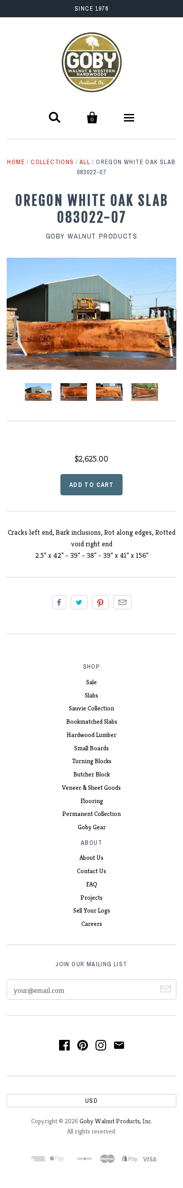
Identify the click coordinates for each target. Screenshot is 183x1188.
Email (122, 602)
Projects (91, 898)
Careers (91, 924)
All (85, 162)
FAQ (91, 884)
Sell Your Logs (91, 910)
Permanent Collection (91, 814)
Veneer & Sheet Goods (91, 788)
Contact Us (91, 871)
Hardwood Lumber (91, 735)
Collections (52, 162)
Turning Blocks (91, 761)
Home (16, 162)
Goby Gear (92, 827)
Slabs (91, 695)
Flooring (91, 801)
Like (59, 602)
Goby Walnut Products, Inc (115, 1121)
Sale (91, 682)
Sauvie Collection (91, 708)
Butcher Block (91, 774)
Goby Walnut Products (92, 236)
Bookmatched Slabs (91, 721)
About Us (91, 858)
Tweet (79, 602)
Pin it (100, 602)
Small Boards (91, 748)
